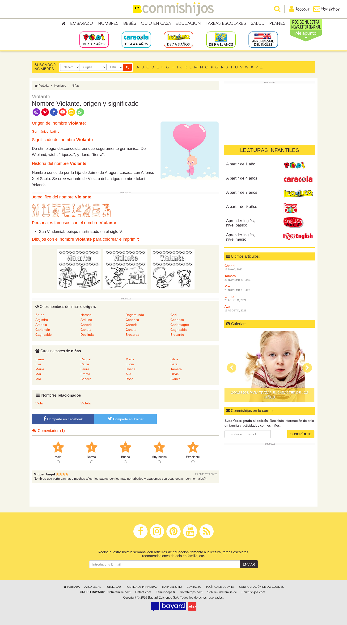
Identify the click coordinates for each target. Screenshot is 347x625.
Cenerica (132, 320)
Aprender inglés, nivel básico (240, 222)
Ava (128, 374)
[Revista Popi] (298, 166)
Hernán (86, 315)
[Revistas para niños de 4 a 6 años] (136, 39)
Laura (84, 369)
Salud (258, 23)
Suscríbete (300, 434)
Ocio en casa (156, 23)
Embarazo (81, 23)
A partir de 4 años (241, 178)
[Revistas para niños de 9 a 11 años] (221, 39)
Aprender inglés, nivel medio (240, 237)
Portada (43, 85)
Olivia (174, 374)
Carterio (132, 325)
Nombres (108, 23)
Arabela (41, 325)
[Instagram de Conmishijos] (36, 111)
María (39, 369)
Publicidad (113, 586)
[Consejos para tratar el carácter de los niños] (269, 366)
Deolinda (87, 334)
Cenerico (177, 320)
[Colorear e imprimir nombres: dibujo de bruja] (125, 269)
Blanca (175, 379)
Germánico (40, 131)
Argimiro (41, 320)
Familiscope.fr (165, 592)
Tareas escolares (226, 23)
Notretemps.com (191, 592)
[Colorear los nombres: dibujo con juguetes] (79, 269)
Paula (84, 364)
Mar (38, 374)
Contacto (194, 586)
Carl (173, 315)
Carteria (86, 325)
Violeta (85, 403)
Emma (85, 374)
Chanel (131, 369)
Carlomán (42, 329)
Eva (38, 364)
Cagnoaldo (43, 334)
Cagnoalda (178, 329)
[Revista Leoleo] (298, 194)
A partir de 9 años (241, 206)
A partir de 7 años (241, 192)
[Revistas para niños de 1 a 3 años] (94, 39)
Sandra (85, 379)
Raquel (85, 359)
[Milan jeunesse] (192, 606)
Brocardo (177, 334)
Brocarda (132, 334)
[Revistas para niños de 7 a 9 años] (179, 39)
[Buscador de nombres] (127, 67)
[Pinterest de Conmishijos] (45, 111)
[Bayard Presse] (168, 606)
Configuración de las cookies (261, 586)
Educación (188, 23)
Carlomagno (179, 325)
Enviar (249, 564)
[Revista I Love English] (298, 237)
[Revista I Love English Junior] (298, 222)
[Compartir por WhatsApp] (80, 111)
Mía (38, 379)
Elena (39, 359)
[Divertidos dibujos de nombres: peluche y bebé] (172, 269)
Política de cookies (220, 586)
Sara (174, 364)
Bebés (129, 23)
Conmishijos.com (253, 592)
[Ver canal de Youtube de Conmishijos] (62, 111)
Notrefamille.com (119, 592)
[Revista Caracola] (298, 180)
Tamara (176, 369)
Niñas (75, 85)
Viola (39, 403)
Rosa (129, 379)
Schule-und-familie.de (222, 592)
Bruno (39, 315)
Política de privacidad (141, 586)
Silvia (174, 359)
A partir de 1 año (240, 164)
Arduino (86, 320)
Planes (277, 23)
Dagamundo (135, 315)
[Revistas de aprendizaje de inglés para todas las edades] (263, 39)
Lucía (130, 364)
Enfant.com (143, 592)
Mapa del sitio (172, 586)
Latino (54, 131)
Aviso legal (92, 586)
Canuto (131, 329)
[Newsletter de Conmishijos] (71, 111)
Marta (130, 359)
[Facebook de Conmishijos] (54, 111)
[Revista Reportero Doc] (298, 208)
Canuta (85, 329)
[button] (231, 368)
